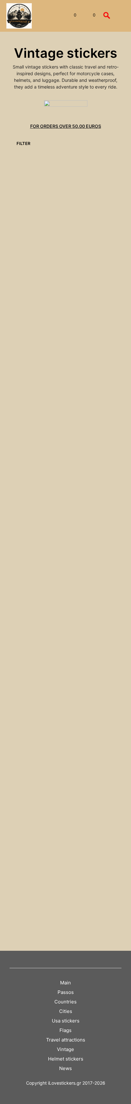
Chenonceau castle (88, 309)
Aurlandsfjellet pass (30, 214)
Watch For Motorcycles (23, 904)
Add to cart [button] (24, 230)
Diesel (17, 405)
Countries (65, 1002)
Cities (65, 1011)
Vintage (65, 1049)
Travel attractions (65, 1040)
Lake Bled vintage (29, 500)
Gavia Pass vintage (88, 405)
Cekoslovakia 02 (27, 309)
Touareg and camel (30, 703)
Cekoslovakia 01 (85, 214)
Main (65, 983)
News (65, 1068)
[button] (70, 15)
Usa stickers (65, 1021)
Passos (66, 992)
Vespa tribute (82, 805)
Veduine (19, 805)
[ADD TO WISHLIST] (57, 212)
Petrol (75, 602)
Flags (65, 1030)
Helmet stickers (65, 1059)
